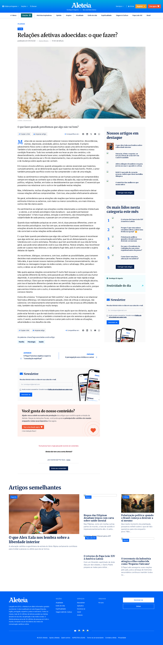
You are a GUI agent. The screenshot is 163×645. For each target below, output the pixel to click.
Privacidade (122, 638)
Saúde (41, 342)
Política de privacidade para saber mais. (60, 389)
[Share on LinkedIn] (87, 134)
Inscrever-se (26, 394)
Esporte (14, 497)
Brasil (148, 15)
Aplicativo (80, 606)
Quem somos (65, 638)
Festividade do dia (119, 285)
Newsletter (81, 603)
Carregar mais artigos (125, 193)
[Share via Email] (95, 134)
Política (125, 497)
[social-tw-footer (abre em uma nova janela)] (84, 631)
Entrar (132, 6)
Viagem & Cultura (122, 15)
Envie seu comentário (58, 468)
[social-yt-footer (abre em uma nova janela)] (75, 631)
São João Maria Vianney (89, 10)
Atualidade (79, 15)
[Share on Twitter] (91, 134)
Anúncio (80, 615)
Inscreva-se (81, 609)
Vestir (79, 612)
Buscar (34, 6)
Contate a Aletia (110, 638)
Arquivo (68, 15)
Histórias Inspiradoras (44, 15)
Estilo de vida (92, 15)
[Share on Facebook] (83, 134)
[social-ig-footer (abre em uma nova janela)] (88, 631)
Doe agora (153, 6)
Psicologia (31, 342)
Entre (68, 460)
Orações (25, 15)
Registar (140, 6)
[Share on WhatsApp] (99, 134)
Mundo (125, 540)
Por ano (101, 603)
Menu (14, 15)
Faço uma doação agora (32, 427)
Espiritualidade (106, 15)
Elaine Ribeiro (43, 41)
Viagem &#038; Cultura (64, 612)
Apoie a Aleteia (54, 638)
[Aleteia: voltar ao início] (81, 5)
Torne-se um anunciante (95, 638)
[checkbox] (20, 389)
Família (21, 342)
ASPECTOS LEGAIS (78, 638)
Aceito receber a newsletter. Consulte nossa (47, 389)
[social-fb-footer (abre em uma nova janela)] (79, 631)
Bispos (88, 497)
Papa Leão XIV (137, 15)
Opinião (58, 15)
